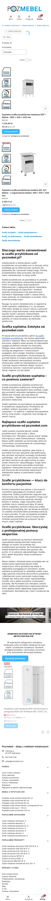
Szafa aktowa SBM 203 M (13, 861)
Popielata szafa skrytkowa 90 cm (15, 800)
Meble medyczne (43, 25)
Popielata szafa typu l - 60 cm (14, 808)
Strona (22, 60)
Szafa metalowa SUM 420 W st (15, 849)
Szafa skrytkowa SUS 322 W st (15, 851)
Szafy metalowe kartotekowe (14, 836)
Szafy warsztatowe (11, 240)
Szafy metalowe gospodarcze (14, 826)
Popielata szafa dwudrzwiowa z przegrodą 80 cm (22, 805)
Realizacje (6, 881)
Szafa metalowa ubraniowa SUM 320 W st (19, 846)
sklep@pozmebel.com (14, 761)
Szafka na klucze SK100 (12, 856)
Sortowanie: (7, 47)
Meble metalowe (28, 25)
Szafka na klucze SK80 (11, 858)
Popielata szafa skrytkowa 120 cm (16, 810)
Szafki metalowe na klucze (13, 828)
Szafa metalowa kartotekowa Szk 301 (17, 863)
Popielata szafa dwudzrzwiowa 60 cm (17, 798)
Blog (4, 886)
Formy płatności (8, 775)
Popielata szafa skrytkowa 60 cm (15, 803)
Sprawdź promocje (15, 658)
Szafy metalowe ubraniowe (13, 821)
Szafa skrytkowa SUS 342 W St (15, 853)
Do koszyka (11, 726)
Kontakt (5, 884)
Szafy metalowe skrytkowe (13, 831)
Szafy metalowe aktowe (12, 833)
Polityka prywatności (10, 778)
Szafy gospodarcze (27, 232)
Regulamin (6, 785)
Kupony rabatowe (9, 876)
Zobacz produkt (11, 131)
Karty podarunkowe (10, 874)
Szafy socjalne (9, 232)
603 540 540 (10, 757)
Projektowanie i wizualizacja (13, 879)
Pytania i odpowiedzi (10, 780)
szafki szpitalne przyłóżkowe (23, 336)
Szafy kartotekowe (33, 236)
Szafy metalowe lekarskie (12, 823)
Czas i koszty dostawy (11, 773)
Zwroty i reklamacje (10, 783)
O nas (4, 889)
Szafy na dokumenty (11, 236)
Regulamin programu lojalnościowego (17, 787)
